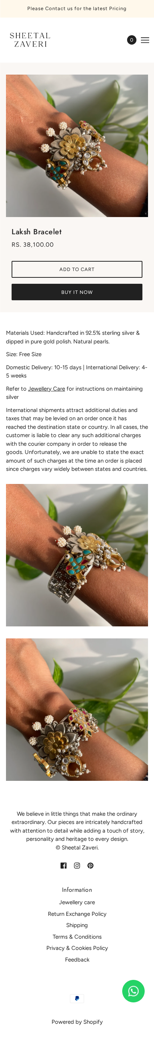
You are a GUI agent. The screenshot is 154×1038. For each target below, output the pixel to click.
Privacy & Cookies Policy (77, 948)
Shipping (77, 925)
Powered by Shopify (77, 1022)
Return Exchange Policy (77, 914)
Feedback (77, 959)
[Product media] (77, 555)
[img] (63, 865)
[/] (36, 40)
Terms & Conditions (77, 936)
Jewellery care (77, 902)
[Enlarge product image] (77, 146)
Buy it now (77, 292)
